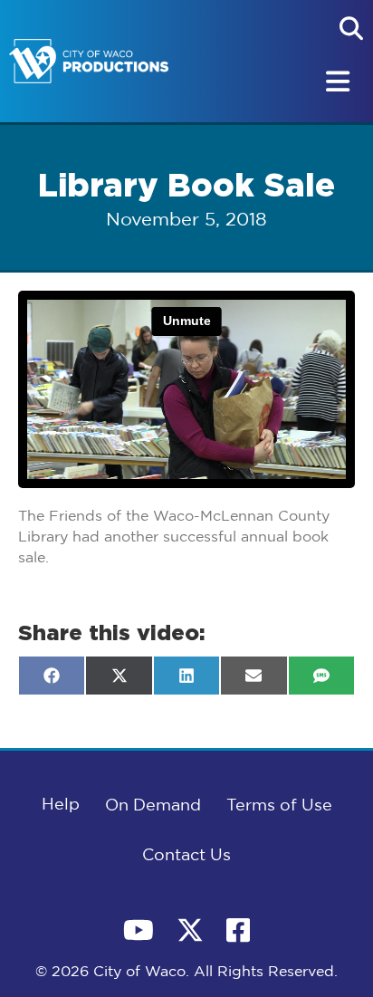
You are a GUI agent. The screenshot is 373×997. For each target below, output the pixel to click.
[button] (351, 28)
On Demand (153, 806)
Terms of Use (279, 806)
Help (61, 805)
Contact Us (186, 855)
